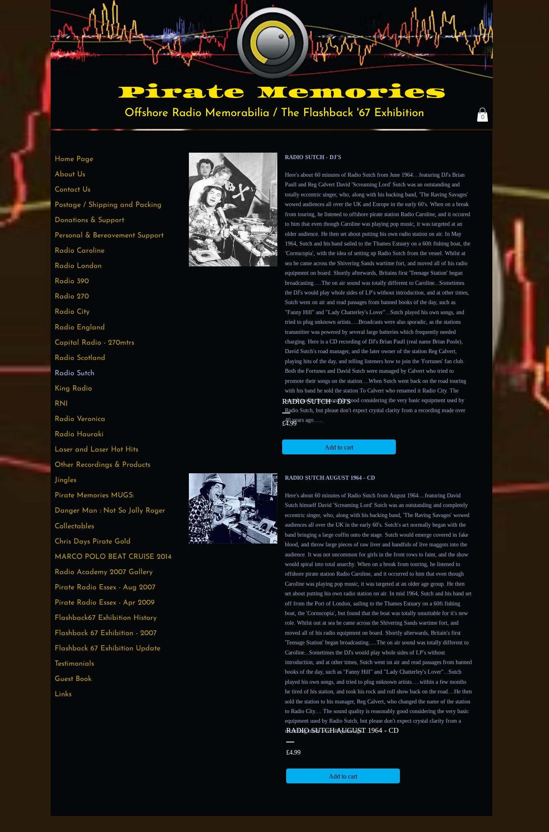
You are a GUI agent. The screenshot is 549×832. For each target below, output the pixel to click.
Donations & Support (89, 220)
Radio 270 (72, 297)
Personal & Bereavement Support (109, 235)
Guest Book (73, 679)
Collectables (74, 526)
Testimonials (74, 664)
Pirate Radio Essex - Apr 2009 (105, 603)
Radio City (72, 312)
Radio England (80, 327)
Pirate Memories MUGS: (94, 495)
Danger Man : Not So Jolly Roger (110, 511)
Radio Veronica (80, 419)
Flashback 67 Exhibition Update (107, 648)
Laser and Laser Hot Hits (96, 450)
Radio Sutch (74, 373)
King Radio (73, 388)
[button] (482, 115)
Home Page (74, 159)
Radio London (78, 266)
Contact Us (72, 190)
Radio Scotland (80, 358)
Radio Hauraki (79, 434)
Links (63, 694)
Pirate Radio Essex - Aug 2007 (105, 587)
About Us (70, 174)
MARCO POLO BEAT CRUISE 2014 (113, 557)
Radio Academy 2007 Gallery (104, 572)
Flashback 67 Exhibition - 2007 (106, 633)
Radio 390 (72, 281)
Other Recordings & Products (102, 465)
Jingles (65, 480)
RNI (61, 404)
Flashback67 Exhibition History (106, 618)
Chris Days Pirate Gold (93, 542)
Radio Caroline (79, 251)
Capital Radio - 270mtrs (94, 343)
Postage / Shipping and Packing (108, 205)
